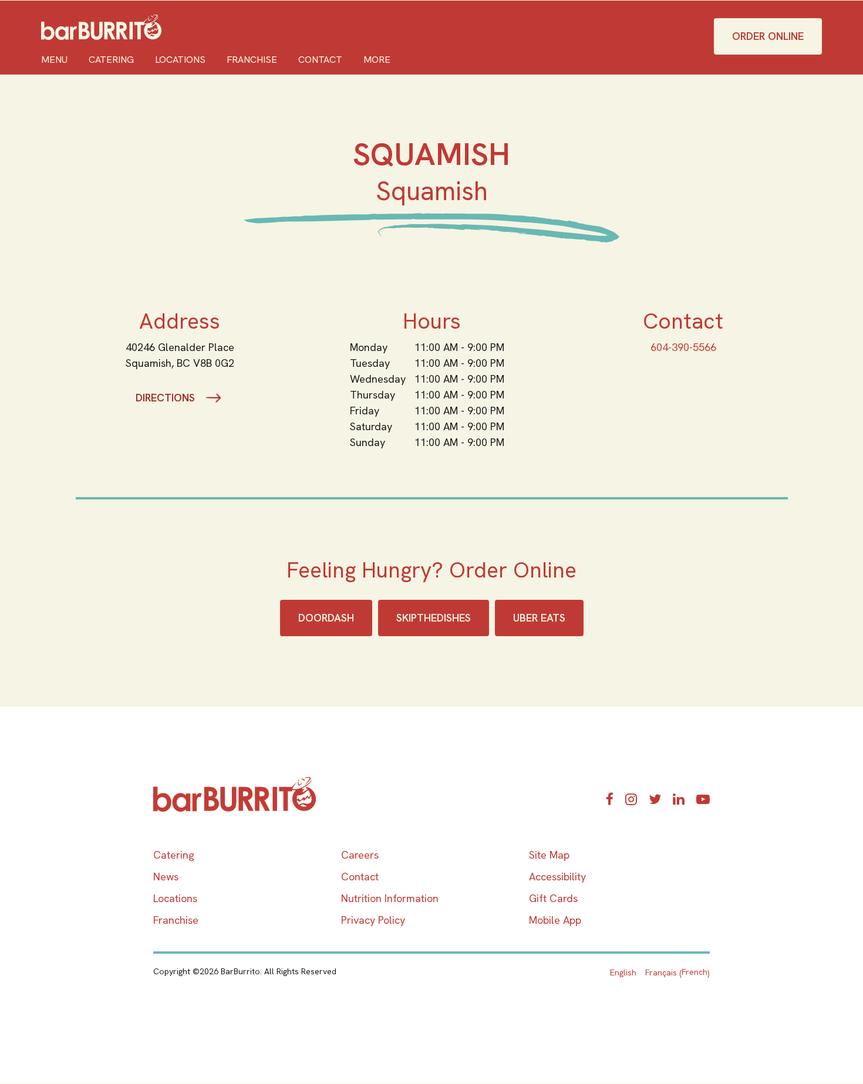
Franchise (252, 59)
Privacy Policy (373, 920)
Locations (180, 59)
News (165, 876)
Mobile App (555, 920)
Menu (54, 59)
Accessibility (557, 876)
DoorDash (326, 617)
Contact (320, 59)
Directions (165, 397)
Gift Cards (553, 898)
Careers (360, 855)
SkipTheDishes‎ (433, 617)
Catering (111, 59)
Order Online (768, 36)
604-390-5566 (683, 347)
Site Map (549, 855)
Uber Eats (539, 617)
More (376, 59)
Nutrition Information (390, 898)
